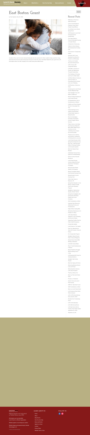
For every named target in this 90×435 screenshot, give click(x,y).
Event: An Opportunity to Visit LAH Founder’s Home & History (74, 230)
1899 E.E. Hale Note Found (74, 284)
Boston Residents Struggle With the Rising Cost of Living (74, 251)
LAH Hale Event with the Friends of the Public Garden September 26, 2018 (74, 308)
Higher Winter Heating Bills (74, 208)
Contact (69, 3)
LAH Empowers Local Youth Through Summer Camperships (74, 34)
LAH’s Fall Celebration (73, 302)
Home (36, 413)
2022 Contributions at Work (74, 201)
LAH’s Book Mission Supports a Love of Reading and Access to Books (74, 216)
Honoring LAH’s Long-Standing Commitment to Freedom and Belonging (73, 57)
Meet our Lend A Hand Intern (74, 289)
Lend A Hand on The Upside (74, 226)
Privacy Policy (38, 428)
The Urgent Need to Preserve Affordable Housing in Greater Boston (74, 40)
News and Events (59, 3)
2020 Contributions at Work (74, 286)
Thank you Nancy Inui (73, 272)
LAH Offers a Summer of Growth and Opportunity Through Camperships (73, 70)
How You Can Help (47, 3)
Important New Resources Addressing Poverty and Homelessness (74, 205)
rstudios (26, 422)
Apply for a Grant (38, 424)
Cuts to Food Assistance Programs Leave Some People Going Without (73, 25)
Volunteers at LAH (72, 312)
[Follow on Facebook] (59, 414)
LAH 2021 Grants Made (73, 243)
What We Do (37, 417)
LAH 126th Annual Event (73, 304)
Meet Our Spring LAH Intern (74, 262)
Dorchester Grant (22, 332)
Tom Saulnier (13, 16)
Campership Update (72, 224)
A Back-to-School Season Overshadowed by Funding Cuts (74, 48)
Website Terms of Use (40, 430)
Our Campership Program (74, 234)
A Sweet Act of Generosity (74, 44)
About (36, 415)
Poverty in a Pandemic (73, 278)
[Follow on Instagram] (62, 414)
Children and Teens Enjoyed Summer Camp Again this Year (74, 106)
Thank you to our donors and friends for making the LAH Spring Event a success (74, 136)
